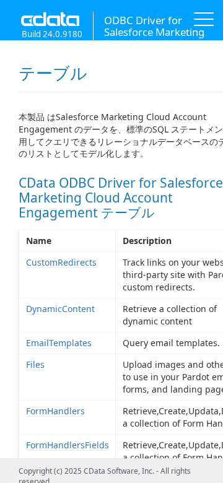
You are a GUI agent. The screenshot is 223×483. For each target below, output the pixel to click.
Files (35, 364)
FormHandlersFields (67, 445)
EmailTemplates (59, 343)
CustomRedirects (61, 262)
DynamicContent (60, 309)
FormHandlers (55, 411)
